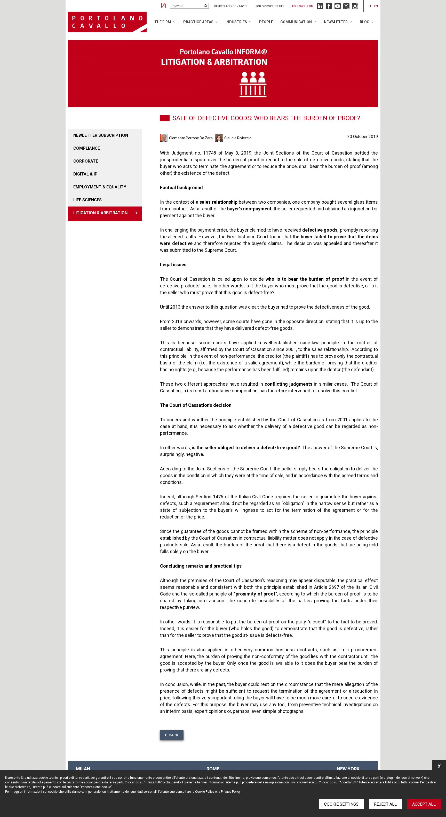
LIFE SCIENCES (87, 199)
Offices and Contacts (231, 6)
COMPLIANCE (86, 148)
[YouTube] (337, 7)
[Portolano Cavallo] (107, 22)
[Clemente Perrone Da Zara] (164, 138)
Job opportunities (269, 6)
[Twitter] (346, 7)
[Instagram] (355, 7)
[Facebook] (329, 7)
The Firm (162, 22)
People (266, 22)
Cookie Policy (204, 791)
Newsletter (336, 22)
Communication (296, 22)
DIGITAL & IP (85, 174)
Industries (236, 22)
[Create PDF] (163, 6)
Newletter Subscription (100, 135)
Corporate (85, 161)
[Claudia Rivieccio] (219, 138)
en (376, 6)
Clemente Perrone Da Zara (191, 138)
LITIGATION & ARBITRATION (100, 212)
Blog (364, 22)
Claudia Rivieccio (237, 138)
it (370, 6)
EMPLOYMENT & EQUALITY (99, 187)
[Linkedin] (320, 7)
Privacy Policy (231, 791)
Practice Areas (198, 22)
